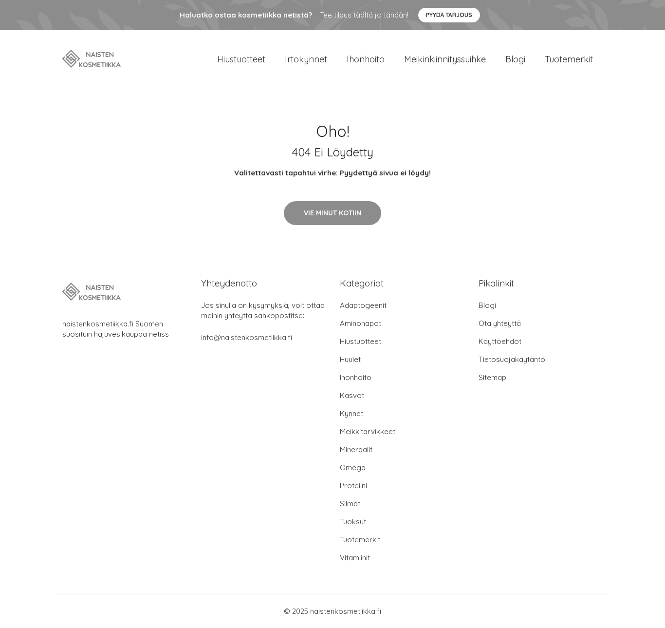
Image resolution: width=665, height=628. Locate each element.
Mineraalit (356, 449)
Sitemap (492, 377)
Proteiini (353, 485)
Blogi (515, 59)
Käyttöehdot (500, 341)
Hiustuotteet (241, 59)
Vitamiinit (355, 557)
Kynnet (351, 413)
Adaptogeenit (363, 305)
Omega (353, 467)
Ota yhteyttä (500, 323)
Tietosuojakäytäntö (512, 359)
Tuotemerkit (569, 59)
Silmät (350, 503)
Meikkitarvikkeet (367, 431)
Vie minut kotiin (332, 213)
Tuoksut (353, 521)
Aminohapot (360, 323)
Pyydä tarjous (449, 15)
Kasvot (352, 395)
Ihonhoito (366, 59)
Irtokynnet (306, 59)
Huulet (350, 359)
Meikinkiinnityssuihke (445, 59)
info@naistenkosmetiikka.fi (246, 337)
